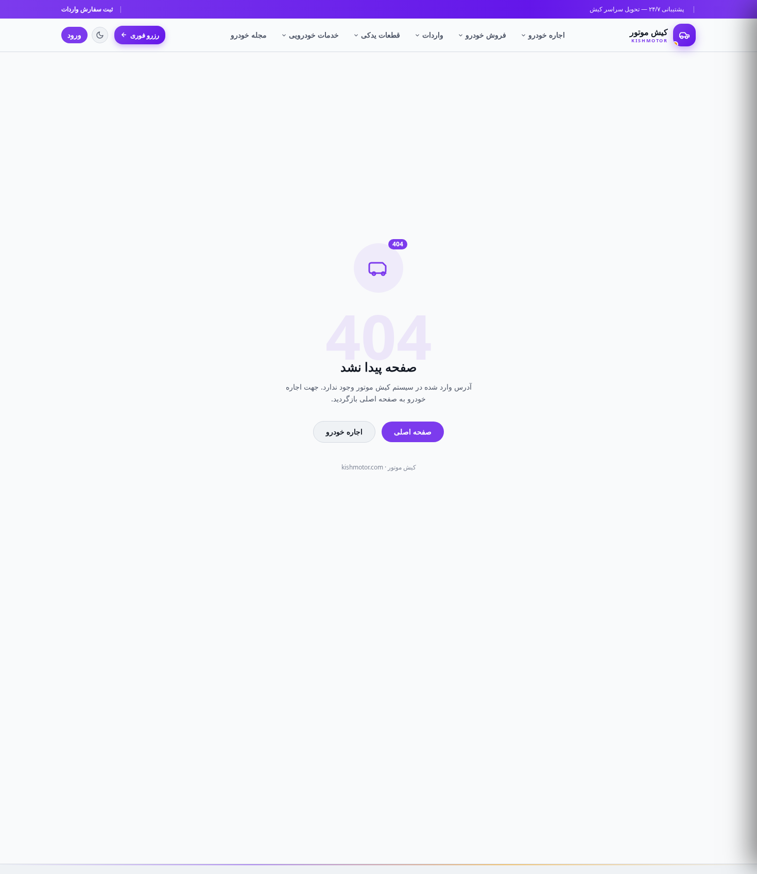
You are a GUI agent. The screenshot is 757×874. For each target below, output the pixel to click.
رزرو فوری (144, 35)
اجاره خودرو (546, 35)
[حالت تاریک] (100, 35)
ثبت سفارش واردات (87, 9)
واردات (432, 35)
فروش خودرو (486, 35)
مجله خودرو (249, 35)
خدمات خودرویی (314, 35)
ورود (74, 35)
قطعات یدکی (380, 35)
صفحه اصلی (413, 431)
